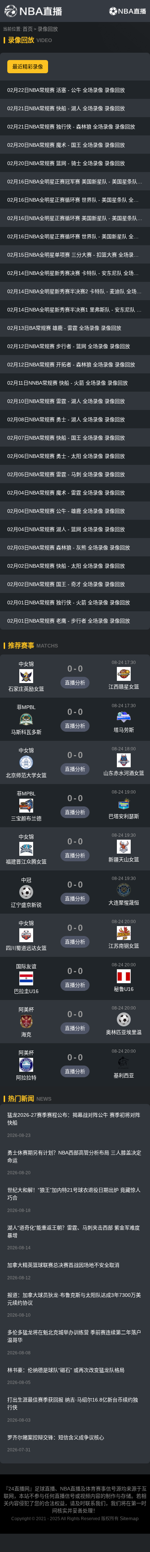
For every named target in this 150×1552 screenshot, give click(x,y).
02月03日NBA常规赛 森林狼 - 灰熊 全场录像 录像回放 (68, 548)
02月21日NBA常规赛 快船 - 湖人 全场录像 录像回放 (66, 108)
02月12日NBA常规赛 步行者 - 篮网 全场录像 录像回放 (68, 346)
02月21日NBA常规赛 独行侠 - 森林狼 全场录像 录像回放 (71, 127)
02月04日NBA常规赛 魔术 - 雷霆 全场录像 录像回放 (66, 493)
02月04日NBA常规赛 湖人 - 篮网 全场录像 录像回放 (66, 529)
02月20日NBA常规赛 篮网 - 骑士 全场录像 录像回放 (66, 163)
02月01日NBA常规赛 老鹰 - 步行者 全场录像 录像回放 (68, 621)
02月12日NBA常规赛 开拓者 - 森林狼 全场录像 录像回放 (71, 365)
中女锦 (26, 664)
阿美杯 (26, 1009)
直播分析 (75, 683)
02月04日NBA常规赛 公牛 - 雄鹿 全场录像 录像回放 (66, 511)
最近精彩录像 (27, 67)
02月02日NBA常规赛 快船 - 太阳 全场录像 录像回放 (66, 566)
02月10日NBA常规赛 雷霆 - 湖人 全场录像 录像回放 (66, 401)
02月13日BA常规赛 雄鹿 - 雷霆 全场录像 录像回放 (64, 328)
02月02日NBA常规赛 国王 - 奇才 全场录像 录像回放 (66, 584)
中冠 (26, 880)
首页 (28, 29)
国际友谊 (26, 966)
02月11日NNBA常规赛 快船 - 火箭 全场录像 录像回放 (67, 383)
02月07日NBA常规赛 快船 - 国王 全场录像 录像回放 (66, 438)
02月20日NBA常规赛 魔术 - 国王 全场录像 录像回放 (66, 145)
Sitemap (129, 1518)
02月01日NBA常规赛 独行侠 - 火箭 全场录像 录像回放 (68, 602)
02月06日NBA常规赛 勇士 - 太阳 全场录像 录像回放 (66, 456)
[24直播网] (33, 11)
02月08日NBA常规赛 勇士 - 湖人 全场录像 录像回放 (66, 419)
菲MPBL (26, 707)
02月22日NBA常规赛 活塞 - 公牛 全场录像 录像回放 (66, 90)
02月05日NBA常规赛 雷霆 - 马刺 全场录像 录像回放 (66, 474)
